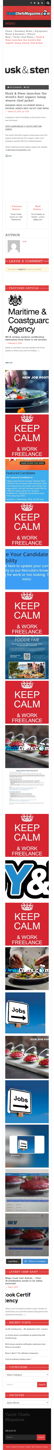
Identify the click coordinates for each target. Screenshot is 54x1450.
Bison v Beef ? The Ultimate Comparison (21, 1353)
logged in (22, 269)
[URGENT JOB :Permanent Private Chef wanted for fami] (27, 1190)
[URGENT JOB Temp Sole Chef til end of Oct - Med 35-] (27, 702)
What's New (21, 108)
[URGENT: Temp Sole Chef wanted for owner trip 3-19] (27, 968)
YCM (27, 112)
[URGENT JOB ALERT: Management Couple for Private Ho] (27, 1012)
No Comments (16, 87)
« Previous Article (16, 208)
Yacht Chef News (23, 37)
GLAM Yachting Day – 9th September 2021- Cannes (26, 1329)
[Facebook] (31, 3)
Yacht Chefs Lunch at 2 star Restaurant (16, 217)
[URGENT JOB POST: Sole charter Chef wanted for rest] (27, 1101)
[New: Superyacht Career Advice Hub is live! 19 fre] (27, 879)
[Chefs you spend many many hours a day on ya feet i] (27, 791)
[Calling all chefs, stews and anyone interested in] (27, 657)
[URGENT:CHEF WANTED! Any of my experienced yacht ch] (27, 613)
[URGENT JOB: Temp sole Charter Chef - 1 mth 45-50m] (27, 835)
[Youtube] (38, 3)
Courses (45, 1447)
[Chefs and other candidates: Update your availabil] (27, 569)
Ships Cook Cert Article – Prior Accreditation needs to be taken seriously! (23, 1281)
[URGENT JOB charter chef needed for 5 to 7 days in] (27, 1146)
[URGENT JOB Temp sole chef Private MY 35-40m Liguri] (27, 435)
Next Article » (38, 208)
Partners (38, 1447)
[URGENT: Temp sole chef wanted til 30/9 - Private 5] (27, 524)
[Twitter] (34, 3)
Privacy (22, 1447)
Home (8, 31)
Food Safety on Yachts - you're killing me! (38, 217)
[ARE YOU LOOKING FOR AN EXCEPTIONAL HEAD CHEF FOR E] (27, 480)
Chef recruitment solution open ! (18, 1359)
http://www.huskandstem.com (19, 150)
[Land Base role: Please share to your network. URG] (27, 924)
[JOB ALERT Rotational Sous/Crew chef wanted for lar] (27, 746)
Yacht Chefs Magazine (17, 1417)
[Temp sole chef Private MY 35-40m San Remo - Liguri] (27, 391)
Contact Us (15, 1447)
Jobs (33, 1447)
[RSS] (42, 3)
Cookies (28, 1447)
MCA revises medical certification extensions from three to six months (26, 338)
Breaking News (23, 31)
